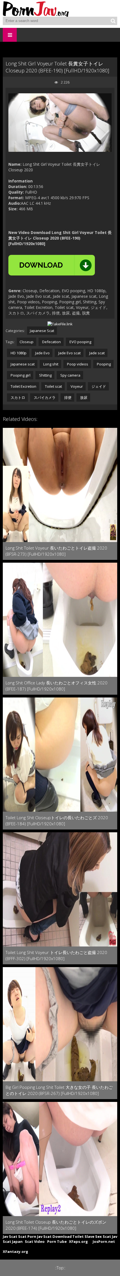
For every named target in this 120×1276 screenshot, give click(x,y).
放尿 (83, 397)
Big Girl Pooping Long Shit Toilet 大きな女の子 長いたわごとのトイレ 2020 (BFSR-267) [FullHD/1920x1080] (59, 1090)
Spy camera (69, 375)
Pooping (103, 364)
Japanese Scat (42, 330)
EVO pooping (80, 341)
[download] (51, 265)
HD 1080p (18, 352)
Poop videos (77, 364)
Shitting (45, 375)
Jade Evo (42, 352)
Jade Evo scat (69, 352)
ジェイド (98, 386)
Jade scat (96, 352)
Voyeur (76, 386)
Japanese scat (22, 364)
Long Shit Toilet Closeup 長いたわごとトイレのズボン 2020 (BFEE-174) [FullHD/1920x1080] (56, 1225)
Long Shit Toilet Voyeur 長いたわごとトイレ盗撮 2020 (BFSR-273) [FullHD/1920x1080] (56, 551)
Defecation (51, 341)
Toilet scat (53, 386)
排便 (67, 397)
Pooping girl (20, 375)
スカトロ (17, 397)
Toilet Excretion (23, 386)
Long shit (50, 364)
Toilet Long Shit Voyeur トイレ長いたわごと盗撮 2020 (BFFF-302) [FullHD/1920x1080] (56, 955)
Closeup (26, 341)
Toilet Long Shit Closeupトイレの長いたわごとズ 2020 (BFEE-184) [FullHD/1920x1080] (57, 820)
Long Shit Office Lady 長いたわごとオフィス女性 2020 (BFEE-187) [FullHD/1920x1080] (56, 686)
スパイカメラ (44, 397)
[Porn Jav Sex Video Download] (36, 8)
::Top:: (60, 1267)
